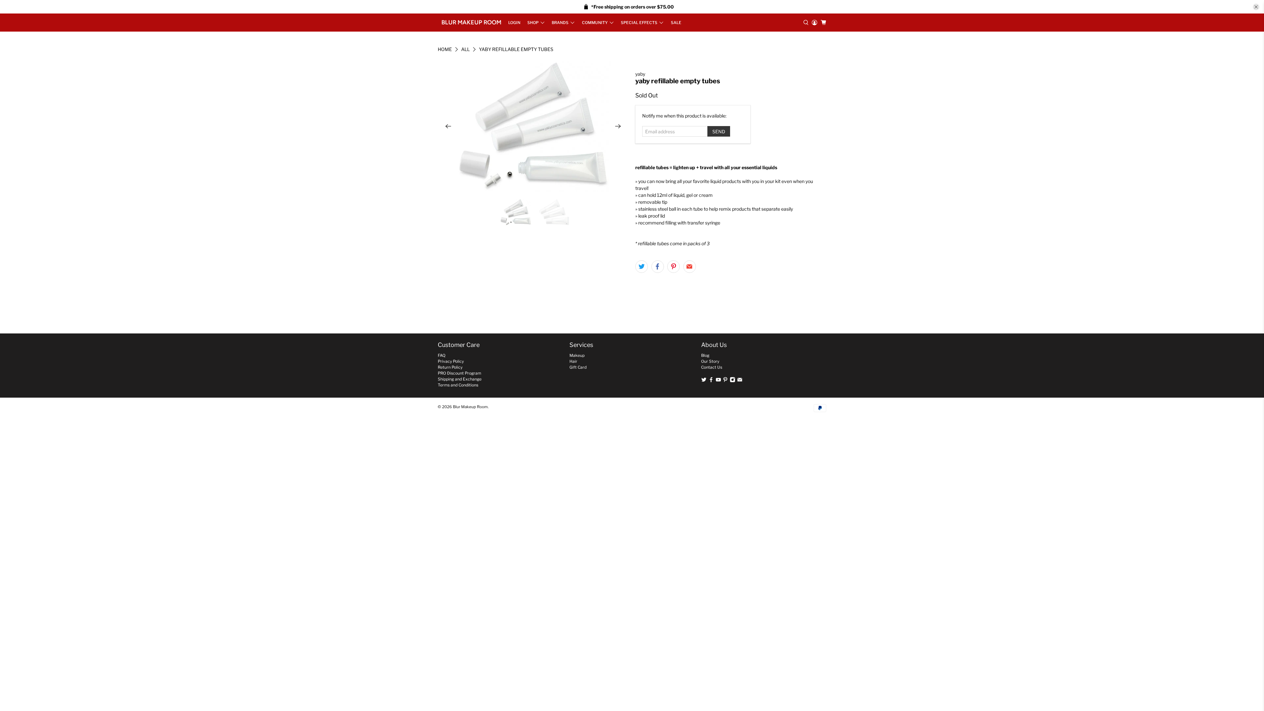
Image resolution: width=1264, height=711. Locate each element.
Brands (560, 22)
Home (445, 49)
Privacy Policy (451, 361)
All (465, 49)
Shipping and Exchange (460, 379)
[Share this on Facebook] (657, 266)
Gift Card (578, 367)
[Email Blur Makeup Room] (740, 381)
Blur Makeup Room (471, 22)
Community (595, 22)
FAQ (441, 355)
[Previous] (448, 126)
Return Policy (450, 367)
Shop (533, 22)
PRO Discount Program (459, 373)
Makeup (577, 355)
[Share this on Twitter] (641, 266)
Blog (705, 355)
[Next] (618, 126)
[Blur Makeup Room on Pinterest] (725, 381)
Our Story (710, 361)
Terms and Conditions (458, 384)
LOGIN (514, 22)
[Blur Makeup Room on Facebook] (711, 381)
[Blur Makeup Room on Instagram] (732, 381)
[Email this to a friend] (689, 266)
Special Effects (639, 22)
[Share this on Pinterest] (673, 266)
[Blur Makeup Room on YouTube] (718, 381)
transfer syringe (703, 222)
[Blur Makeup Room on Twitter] (704, 381)
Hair (573, 361)
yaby (640, 74)
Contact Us (711, 367)
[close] (1256, 7)
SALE (676, 22)
